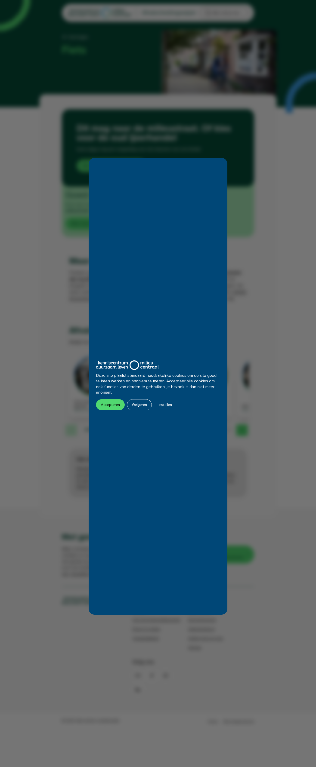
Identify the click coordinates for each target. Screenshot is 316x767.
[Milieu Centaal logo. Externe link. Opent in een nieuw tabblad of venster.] (127, 365)
